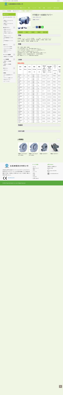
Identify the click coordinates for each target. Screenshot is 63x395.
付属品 (4, 72)
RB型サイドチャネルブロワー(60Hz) (8, 24)
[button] (29, 19)
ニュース (34, 7)
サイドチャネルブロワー (7, 18)
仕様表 (33, 32)
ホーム (16, 7)
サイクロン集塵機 (7, 54)
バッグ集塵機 (6, 59)
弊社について (23, 7)
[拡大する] (24, 19)
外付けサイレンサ (7, 79)
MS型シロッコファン (7, 50)
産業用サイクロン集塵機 (8, 56)
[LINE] (42, 27)
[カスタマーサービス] (60, 386)
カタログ (49, 7)
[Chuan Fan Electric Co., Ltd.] (14, 4)
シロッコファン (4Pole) (8, 48)
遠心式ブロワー (16, 10)
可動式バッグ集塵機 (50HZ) (7, 65)
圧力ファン (5, 68)
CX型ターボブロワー (44, 153)
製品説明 (20, 32)
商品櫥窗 (9, 10)
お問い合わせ (56, 7)
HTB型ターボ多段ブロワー (8, 34)
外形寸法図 (45, 32)
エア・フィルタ (6, 81)
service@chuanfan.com (54, 173)
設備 (44, 7)
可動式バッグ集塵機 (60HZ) (7, 62)
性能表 (39, 32)
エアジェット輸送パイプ (8, 77)
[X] (40, 27)
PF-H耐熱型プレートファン (8, 41)
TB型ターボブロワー (54, 153)
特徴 (27, 32)
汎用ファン (5, 44)
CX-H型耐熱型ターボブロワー (8, 38)
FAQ (39, 7)
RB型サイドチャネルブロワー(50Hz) (8, 21)
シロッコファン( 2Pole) (8, 46)
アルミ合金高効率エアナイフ (8, 75)
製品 (29, 7)
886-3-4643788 (53, 170)
